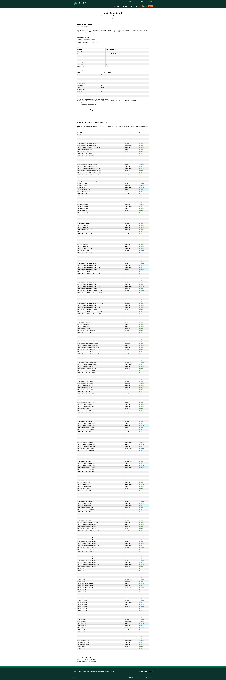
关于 (96, 671)
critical (94, 42)
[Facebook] (142, 671)
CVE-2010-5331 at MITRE (82, 26)
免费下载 (150, 6)
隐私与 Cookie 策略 (144, 677)
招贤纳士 (84, 671)
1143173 (88, 101)
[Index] (113, 18)
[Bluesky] (152, 671)
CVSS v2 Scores (80, 47)
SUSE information (83, 37)
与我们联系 (112, 671)
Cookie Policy (151, 677)
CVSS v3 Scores (80, 70)
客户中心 (131, 1)
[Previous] (110, 18)
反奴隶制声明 (92, 671)
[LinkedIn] (147, 671)
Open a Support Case (77, 677)
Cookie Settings (137, 677)
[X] (145, 671)
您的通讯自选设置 (101, 671)
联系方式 (144, 6)
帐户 (137, 1)
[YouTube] (139, 671)
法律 (88, 671)
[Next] (117, 18)
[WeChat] (150, 671)
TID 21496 (129, 100)
